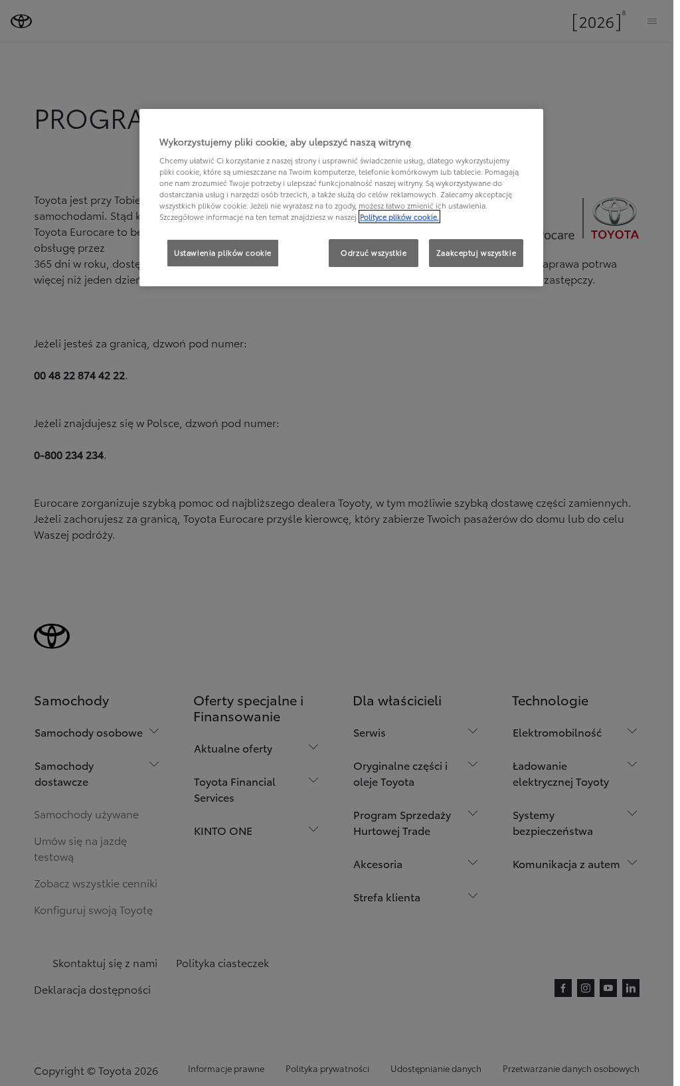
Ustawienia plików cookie (223, 252)
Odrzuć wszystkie (373, 252)
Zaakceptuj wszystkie (476, 252)
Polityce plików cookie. (399, 216)
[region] (341, 198)
